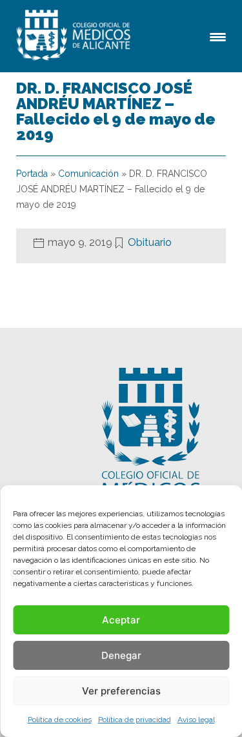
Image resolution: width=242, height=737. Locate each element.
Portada (32, 173)
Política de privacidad (134, 719)
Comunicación (88, 173)
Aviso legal (196, 719)
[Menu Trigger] (218, 36)
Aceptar (121, 620)
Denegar (121, 655)
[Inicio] (75, 36)
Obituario (150, 242)
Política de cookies (60, 719)
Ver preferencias (121, 691)
